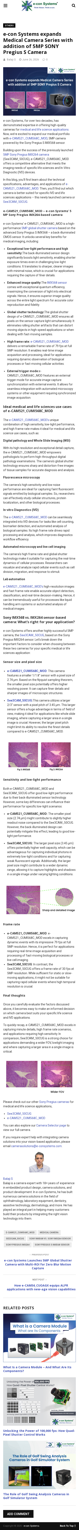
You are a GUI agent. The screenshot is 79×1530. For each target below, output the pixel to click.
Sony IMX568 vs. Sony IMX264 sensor (50, 1238)
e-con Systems (31, 1526)
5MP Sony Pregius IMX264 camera (26, 154)
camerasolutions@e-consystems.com (36, 1146)
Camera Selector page (51, 1125)
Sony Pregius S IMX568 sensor (52, 1245)
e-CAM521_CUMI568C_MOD (28, 138)
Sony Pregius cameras (54, 1102)
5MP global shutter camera (39, 228)
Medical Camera (49, 1232)
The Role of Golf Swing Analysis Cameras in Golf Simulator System (36, 1496)
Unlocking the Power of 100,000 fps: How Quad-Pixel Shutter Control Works (39, 1432)
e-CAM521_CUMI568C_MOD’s (29, 420)
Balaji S (11, 59)
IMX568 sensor (57, 282)
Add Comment (18, 1514)
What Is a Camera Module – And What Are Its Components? (37, 1369)
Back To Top (67, 1526)
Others (9, 25)
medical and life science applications (44, 129)
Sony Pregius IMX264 (17, 1245)
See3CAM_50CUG (15, 201)
